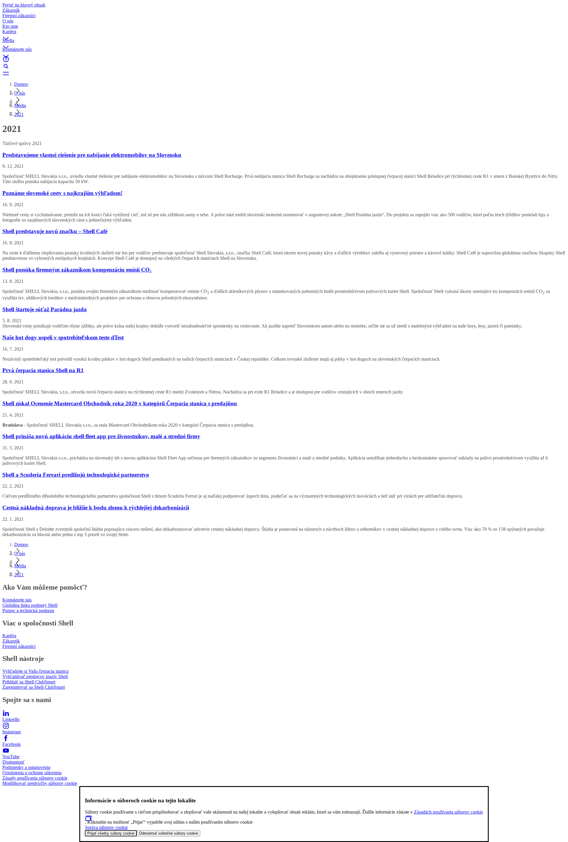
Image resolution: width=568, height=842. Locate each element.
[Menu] (284, 73)
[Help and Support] (284, 59)
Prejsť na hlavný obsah (23, 4)
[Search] (284, 66)
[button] (284, 33)
